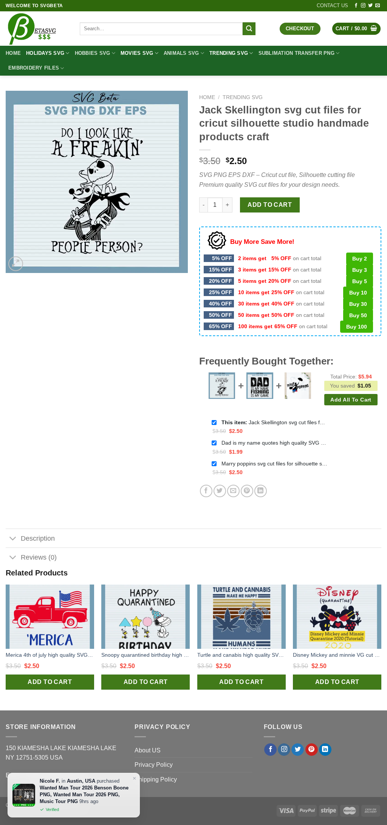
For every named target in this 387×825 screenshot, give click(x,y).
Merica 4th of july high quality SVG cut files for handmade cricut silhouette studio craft (50, 655)
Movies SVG (137, 53)
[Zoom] (15, 263)
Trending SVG (228, 53)
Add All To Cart (350, 400)
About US (148, 750)
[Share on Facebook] (206, 491)
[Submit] (249, 28)
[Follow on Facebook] (356, 5)
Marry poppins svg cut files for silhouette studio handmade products (274, 464)
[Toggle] (13, 539)
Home (13, 53)
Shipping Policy (156, 779)
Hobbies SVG (92, 53)
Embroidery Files (33, 68)
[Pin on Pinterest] (247, 491)
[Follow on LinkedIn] (325, 749)
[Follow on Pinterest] (311, 749)
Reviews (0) (39, 557)
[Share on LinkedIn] (260, 491)
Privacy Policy (154, 764)
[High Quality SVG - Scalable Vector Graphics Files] (37, 28)
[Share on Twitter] (220, 491)
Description (38, 538)
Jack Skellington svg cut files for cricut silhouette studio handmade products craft (274, 422)
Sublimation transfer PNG (296, 53)
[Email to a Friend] (233, 491)
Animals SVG (181, 53)
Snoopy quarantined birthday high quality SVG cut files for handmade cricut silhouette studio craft (145, 655)
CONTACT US (332, 5)
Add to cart (270, 205)
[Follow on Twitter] (370, 5)
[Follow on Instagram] (363, 5)
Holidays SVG (45, 53)
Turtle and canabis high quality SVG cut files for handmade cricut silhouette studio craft (241, 655)
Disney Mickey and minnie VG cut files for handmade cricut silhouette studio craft (337, 655)
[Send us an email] (377, 5)
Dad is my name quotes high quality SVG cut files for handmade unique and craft (274, 443)
